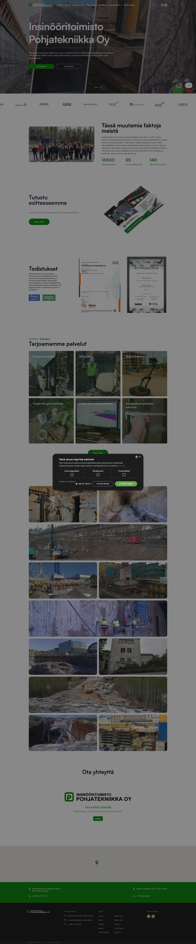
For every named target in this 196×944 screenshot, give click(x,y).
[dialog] (98, 472)
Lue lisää (122, 466)
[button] (83, 484)
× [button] (140, 457)
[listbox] (136, 457)
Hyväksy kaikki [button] (126, 484)
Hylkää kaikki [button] (103, 484)
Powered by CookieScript (67, 481)
